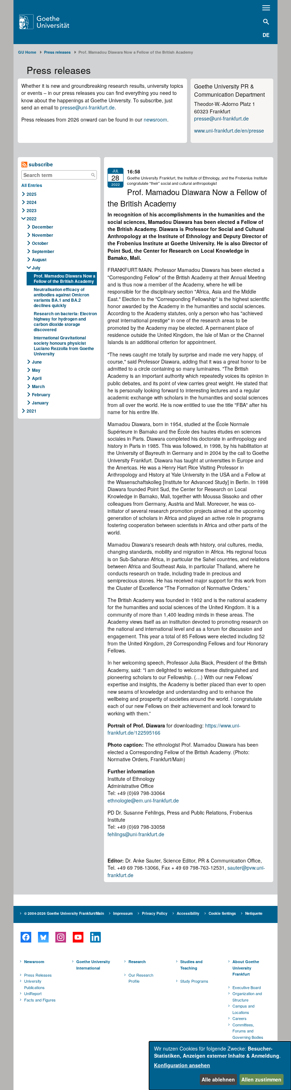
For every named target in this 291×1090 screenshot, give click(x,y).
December (42, 227)
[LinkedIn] (95, 937)
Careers (239, 1018)
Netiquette (254, 913)
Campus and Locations (243, 1009)
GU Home (27, 52)
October (40, 243)
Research (137, 961)
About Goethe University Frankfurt (245, 968)
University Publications (34, 984)
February (41, 394)
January (40, 402)
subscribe (40, 164)
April (37, 378)
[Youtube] (78, 937)
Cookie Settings (222, 913)
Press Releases (38, 975)
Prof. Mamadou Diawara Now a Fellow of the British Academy (64, 278)
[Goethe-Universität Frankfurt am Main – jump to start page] (53, 21)
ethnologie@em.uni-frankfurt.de (143, 800)
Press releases (57, 52)
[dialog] (220, 1065)
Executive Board (246, 987)
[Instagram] (60, 937)
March (38, 386)
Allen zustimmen (261, 1079)
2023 (32, 210)
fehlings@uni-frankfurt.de (136, 834)
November (42, 235)
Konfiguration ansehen (182, 1065)
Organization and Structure (247, 996)
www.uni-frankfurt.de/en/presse (229, 130)
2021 (32, 411)
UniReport (33, 993)
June (37, 362)
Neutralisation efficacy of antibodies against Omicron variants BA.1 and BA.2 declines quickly (61, 297)
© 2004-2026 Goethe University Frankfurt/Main (64, 913)
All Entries (31, 185)
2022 (32, 218)
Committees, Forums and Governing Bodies (247, 1031)
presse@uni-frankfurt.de (87, 107)
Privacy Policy (155, 913)
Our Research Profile (140, 978)
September (43, 251)
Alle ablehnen (218, 1079)
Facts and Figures (40, 1000)
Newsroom (34, 961)
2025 (32, 194)
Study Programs (194, 981)
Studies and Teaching (191, 965)
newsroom (155, 119)
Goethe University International (93, 965)
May (36, 370)
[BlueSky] (43, 937)
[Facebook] (26, 937)
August (39, 259)
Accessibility (188, 913)
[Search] (93, 175)
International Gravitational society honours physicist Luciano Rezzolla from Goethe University (64, 345)
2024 (32, 202)
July (36, 267)
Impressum (123, 913)
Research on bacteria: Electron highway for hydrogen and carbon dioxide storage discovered (65, 321)
